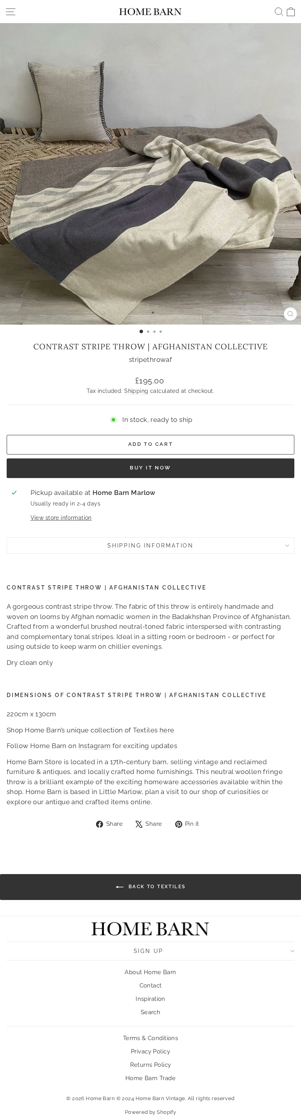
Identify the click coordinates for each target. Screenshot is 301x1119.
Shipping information (150, 545)
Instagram (94, 746)
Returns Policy (150, 1064)
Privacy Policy (150, 1051)
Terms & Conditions (150, 1038)
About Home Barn (150, 972)
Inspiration (150, 998)
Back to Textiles (156, 886)
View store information (61, 518)
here (167, 730)
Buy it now (150, 468)
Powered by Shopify (150, 1112)
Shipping (136, 390)
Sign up (149, 951)
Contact (151, 985)
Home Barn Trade (150, 1078)
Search (151, 1012)
